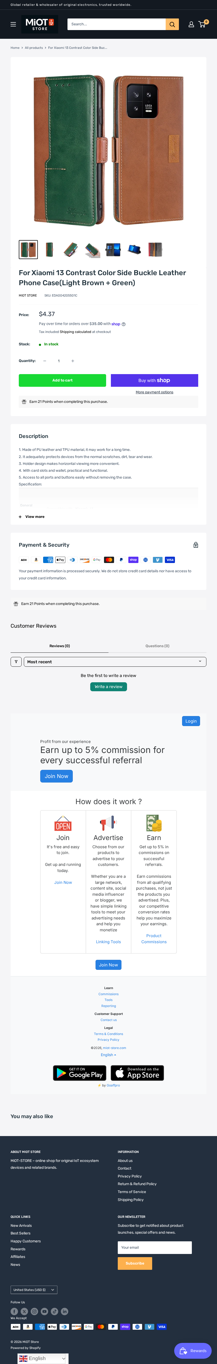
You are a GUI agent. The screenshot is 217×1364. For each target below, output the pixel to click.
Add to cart (62, 380)
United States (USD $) (29, 1290)
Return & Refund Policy (137, 1184)
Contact (124, 1168)
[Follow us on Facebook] (14, 1311)
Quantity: (27, 361)
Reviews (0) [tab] (59, 646)
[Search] (172, 24)
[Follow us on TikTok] (54, 1311)
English (37, 1358)
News (15, 1264)
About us (125, 1160)
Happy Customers (26, 1241)
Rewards (18, 1249)
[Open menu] (13, 24)
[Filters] (16, 662)
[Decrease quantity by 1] (44, 360)
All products (34, 48)
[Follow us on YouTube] (44, 1311)
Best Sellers (20, 1233)
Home (15, 48)
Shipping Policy (131, 1200)
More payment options (154, 392)
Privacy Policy (130, 1176)
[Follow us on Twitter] (24, 1311)
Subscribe (135, 1263)
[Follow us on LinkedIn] (64, 1311)
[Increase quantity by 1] (72, 360)
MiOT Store (28, 295)
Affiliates (18, 1257)
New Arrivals (21, 1225)
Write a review (109, 686)
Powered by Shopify (26, 1348)
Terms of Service (132, 1192)
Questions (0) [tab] (157, 646)
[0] (202, 24)
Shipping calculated (75, 332)
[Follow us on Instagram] (34, 1311)
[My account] (191, 24)
